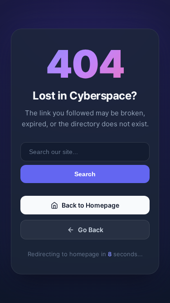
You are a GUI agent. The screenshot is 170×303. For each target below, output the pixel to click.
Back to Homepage (90, 205)
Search (85, 174)
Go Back (90, 229)
